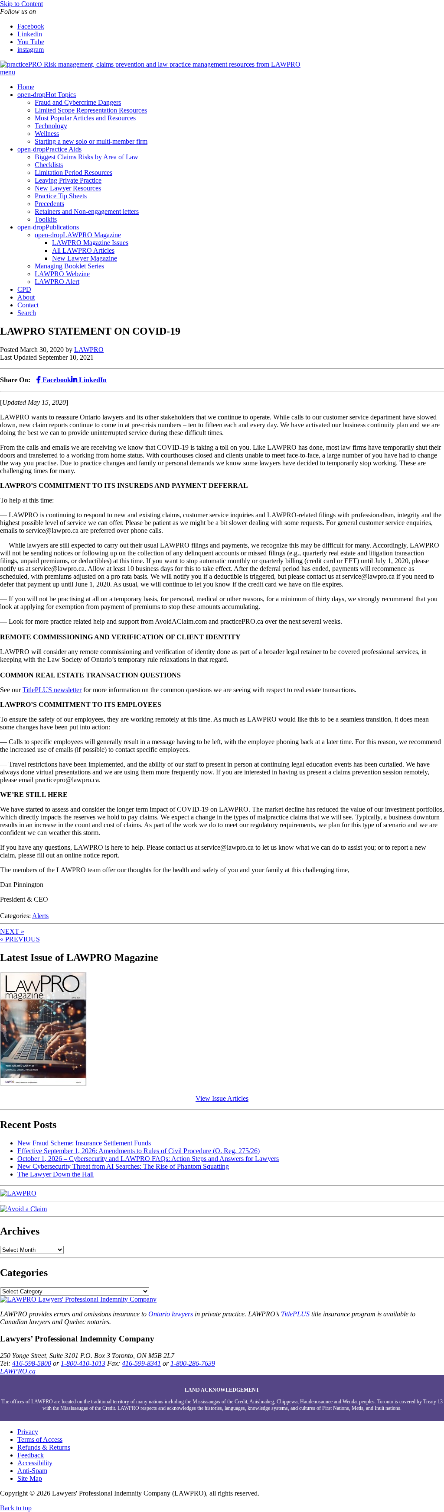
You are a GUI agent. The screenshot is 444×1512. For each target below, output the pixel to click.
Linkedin (29, 34)
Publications (62, 227)
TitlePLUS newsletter (52, 689)
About (26, 297)
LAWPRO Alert (57, 281)
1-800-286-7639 (192, 1363)
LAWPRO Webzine (62, 273)
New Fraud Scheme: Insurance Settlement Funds (84, 1143)
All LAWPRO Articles (83, 250)
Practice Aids (64, 149)
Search (26, 312)
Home (25, 86)
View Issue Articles (222, 1098)
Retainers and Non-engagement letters (87, 211)
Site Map (29, 1478)
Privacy (27, 1431)
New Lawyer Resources (68, 188)
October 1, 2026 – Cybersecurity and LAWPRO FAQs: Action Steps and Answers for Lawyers (148, 1158)
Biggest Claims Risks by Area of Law (86, 157)
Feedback (30, 1455)
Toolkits (46, 219)
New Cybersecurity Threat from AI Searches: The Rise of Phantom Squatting (123, 1166)
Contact (28, 305)
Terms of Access (39, 1439)
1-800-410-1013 (83, 1363)
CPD (24, 289)
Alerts (40, 915)
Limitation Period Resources (73, 172)
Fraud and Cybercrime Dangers (78, 102)
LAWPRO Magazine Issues (90, 242)
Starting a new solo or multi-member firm (91, 141)
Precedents (49, 203)
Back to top (16, 1508)
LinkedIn (92, 380)
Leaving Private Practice (68, 180)
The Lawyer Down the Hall (55, 1174)
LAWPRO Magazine (92, 235)
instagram (30, 49)
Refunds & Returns (43, 1447)
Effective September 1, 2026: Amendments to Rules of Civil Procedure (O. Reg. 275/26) (138, 1150)
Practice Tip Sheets (61, 196)
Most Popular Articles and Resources (85, 118)
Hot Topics (61, 94)
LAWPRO (89, 349)
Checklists (49, 164)
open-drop (31, 94)
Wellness (47, 133)
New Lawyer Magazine (84, 258)
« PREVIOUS (20, 939)
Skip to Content (21, 3)
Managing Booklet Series (69, 266)
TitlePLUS (295, 1314)
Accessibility (34, 1463)
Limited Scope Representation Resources (91, 110)
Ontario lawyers (170, 1314)
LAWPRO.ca (18, 1371)
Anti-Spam (32, 1470)
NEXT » (12, 931)
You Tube (30, 41)
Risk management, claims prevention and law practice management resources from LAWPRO (172, 64)
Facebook (30, 26)
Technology (51, 125)
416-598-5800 (31, 1363)
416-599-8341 (141, 1363)
